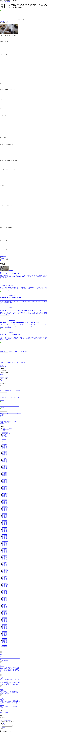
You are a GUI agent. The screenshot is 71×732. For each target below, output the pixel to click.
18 (1, 377)
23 (7, 377)
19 (2, 377)
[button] (11, 21)
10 (0, 375)
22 (6, 377)
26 (2, 378)
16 (7, 375)
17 (0, 377)
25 (1, 378)
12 (2, 375)
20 (3, 377)
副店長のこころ (3, 256)
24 (0, 378)
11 (1, 375)
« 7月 (1, 380)
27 (3, 378)
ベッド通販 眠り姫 (4, 712)
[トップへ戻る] (0, 730)
